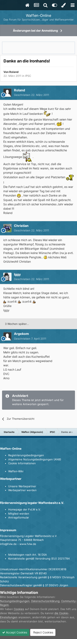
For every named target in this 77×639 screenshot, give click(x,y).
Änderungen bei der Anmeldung (35, 30)
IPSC (28, 75)
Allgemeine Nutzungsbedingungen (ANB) (34, 459)
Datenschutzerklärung (45, 601)
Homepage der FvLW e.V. (24, 509)
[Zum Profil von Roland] (7, 92)
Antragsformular (18, 517)
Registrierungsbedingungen (26, 455)
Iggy (17, 274)
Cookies (19, 609)
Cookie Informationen (22, 463)
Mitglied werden (18, 513)
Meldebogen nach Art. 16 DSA (27, 554)
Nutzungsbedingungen (15, 601)
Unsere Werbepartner (22, 486)
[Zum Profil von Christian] (7, 228)
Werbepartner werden (22, 490)
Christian (21, 226)
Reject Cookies (42, 632)
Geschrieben (31, 95)
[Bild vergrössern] (47, 113)
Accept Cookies (16, 632)
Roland (13, 72)
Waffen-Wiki (15, 471)
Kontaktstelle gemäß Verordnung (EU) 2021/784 (39, 558)
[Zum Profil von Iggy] (7, 277)
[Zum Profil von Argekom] (7, 336)
